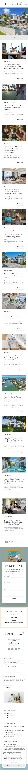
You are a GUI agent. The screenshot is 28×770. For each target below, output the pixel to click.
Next (22, 542)
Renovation (14, 617)
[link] (14, 633)
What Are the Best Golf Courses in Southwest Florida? (12, 108)
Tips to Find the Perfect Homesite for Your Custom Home (14, 276)
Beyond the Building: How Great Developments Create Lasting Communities (13, 150)
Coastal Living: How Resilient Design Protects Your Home (13, 317)
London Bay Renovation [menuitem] (9, 717)
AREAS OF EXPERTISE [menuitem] (9, 711)
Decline (19, 765)
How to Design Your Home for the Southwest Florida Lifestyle (14, 481)
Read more (20, 78)
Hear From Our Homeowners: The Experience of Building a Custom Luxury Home (13, 234)
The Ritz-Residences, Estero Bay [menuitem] (11, 744)
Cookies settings (14, 762)
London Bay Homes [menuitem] (8, 713)
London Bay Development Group (14, 622)
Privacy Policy (11, 753)
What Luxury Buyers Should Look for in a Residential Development (13, 192)
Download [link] (7, 687)
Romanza (14, 620)
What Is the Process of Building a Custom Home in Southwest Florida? (13, 522)
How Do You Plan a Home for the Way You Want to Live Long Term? (13, 440)
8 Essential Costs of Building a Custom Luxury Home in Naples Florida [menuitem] (14, 727)
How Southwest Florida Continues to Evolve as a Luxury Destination (13, 399)
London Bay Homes (14, 615)
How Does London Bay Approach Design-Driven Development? (13, 358)
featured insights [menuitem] (9, 723)
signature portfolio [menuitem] (10, 741)
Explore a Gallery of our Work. (11, 666)
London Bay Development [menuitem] (9, 715)
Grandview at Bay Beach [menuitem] (9, 746)
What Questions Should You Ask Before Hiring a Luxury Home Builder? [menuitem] (14, 731)
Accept (8, 765)
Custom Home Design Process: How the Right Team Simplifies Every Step (13, 67)
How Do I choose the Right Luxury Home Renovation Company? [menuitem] (13, 735)
